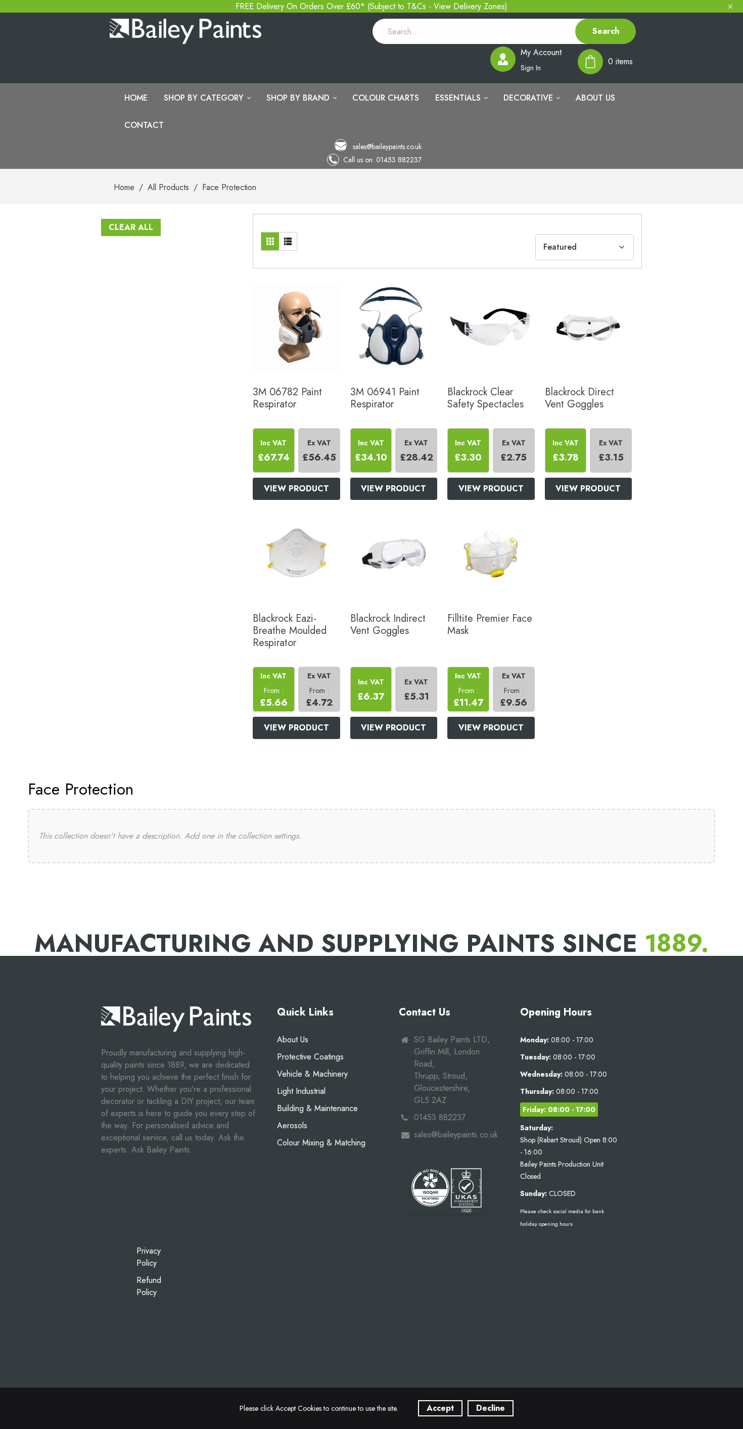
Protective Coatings (310, 1057)
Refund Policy (148, 1286)
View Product (296, 488)
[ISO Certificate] (447, 1190)
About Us (292, 1039)
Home (124, 187)
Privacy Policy (148, 1257)
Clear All (131, 227)
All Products (168, 187)
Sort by (548, 228)
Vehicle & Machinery (312, 1074)
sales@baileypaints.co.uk (386, 146)
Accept (440, 1408)
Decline (490, 1408)
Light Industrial (301, 1091)
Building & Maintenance (317, 1108)
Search (605, 31)
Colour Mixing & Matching (321, 1142)
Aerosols (292, 1125)
